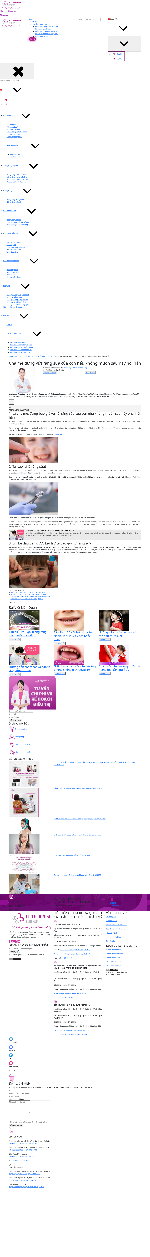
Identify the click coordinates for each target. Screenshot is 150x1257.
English (119, 54)
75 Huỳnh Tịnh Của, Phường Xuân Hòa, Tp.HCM (72, 954)
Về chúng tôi (11, 124)
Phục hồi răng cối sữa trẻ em (18, 222)
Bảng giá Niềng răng (14, 297)
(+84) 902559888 (31, 1150)
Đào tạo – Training (17, 157)
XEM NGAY (58, 434)
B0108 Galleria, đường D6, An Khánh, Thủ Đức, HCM (74, 1030)
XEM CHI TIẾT (15, 639)
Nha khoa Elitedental (8, 11)
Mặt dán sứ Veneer (14, 242)
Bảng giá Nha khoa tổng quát (18, 304)
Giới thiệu (7, 115)
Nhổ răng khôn (12, 270)
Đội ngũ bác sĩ (12, 127)
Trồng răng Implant (10, 165)
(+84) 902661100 (31, 1143)
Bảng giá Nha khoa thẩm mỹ (17, 302)
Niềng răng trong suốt (15, 199)
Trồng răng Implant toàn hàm (18, 174)
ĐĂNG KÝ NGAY (15, 720)
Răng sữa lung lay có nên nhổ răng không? (27, 599)
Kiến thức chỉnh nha (43, 29)
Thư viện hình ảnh (13, 134)
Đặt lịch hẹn (90, 373)
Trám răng (11, 275)
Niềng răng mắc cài (14, 202)
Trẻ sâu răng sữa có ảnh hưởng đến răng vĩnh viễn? (31, 596)
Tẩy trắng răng (12, 252)
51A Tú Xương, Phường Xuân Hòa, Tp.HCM (70, 993)
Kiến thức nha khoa (39, 24)
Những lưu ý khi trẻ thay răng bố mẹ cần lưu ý (29, 594)
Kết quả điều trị (112, 933)
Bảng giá (6, 286)
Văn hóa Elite (15, 154)
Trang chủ (13, 356)
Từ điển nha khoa (112, 941)
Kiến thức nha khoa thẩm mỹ (46, 31)
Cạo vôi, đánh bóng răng (16, 277)
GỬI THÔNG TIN (16, 1125)
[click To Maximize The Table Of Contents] (11, 402)
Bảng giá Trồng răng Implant (18, 295)
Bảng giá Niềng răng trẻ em (17, 300)
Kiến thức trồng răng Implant (46, 26)
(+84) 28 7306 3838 (67, 958)
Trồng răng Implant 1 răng (17, 177)
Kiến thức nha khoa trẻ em (20, 352)
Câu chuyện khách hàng (12, 307)
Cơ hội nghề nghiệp (14, 137)
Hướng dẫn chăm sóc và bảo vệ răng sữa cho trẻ (54, 531)
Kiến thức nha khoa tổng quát (46, 34)
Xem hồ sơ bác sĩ (49, 373)
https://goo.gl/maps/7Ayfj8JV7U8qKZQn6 (24, 1174)
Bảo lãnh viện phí (13, 129)
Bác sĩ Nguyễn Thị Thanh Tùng (75, 367)
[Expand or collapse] (10, 407)
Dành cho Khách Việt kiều (16, 182)
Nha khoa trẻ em (41, 36)
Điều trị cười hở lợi (14, 249)
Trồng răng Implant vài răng (17, 179)
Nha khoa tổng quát (11, 261)
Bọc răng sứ (11, 245)
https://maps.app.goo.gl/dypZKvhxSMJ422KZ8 (26, 1187)
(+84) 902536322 (82, 1034)
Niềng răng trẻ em (14, 220)
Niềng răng (7, 190)
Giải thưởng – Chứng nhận (17, 132)
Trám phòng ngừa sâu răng (17, 224)
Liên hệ (32, 39)
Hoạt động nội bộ (13, 145)
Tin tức (34, 21)
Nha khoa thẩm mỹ (10, 233)
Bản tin (31, 19)
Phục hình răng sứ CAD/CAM (18, 247)
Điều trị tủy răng (13, 272)
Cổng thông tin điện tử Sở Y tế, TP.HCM (75, 950)
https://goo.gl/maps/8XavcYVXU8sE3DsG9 (25, 1180)
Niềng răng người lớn (114, 953)
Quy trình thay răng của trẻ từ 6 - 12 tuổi (28, 592)
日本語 (120, 59)
